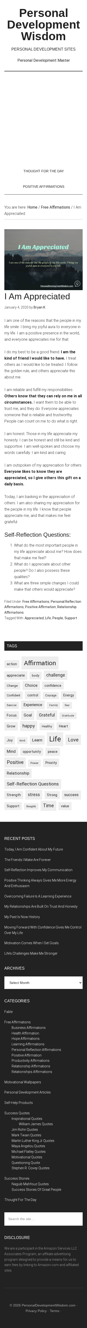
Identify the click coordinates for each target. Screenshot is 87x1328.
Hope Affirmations (26, 1039)
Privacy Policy (36, 1311)
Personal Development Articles (27, 1092)
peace (53, 751)
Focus (12, 715)
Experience (32, 704)
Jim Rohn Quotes (25, 1130)
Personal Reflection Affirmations (36, 1050)
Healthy (47, 726)
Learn (37, 740)
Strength (14, 795)
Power (34, 763)
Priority (51, 763)
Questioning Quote (26, 1163)
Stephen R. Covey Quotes (31, 1168)
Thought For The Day (20, 1200)
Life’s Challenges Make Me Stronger (31, 953)
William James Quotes (36, 1124)
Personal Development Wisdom (43, 25)
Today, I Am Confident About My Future (33, 849)
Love (73, 740)
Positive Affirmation (40, 607)
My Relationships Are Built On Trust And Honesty (41, 906)
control (32, 695)
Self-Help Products (18, 1103)
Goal (28, 715)
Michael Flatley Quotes (29, 1152)
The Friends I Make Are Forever (27, 860)
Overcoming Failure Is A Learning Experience (37, 896)
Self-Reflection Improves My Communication (38, 870)
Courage (50, 695)
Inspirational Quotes (27, 1119)
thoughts (31, 806)
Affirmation (40, 663)
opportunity (32, 752)
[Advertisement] (43, 117)
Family (53, 705)
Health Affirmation (25, 1033)
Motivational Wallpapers (22, 1082)
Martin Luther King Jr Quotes (33, 1141)
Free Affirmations (35, 602)
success (71, 794)
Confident (13, 695)
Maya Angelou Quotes (28, 1146)
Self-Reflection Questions (33, 784)
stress (34, 794)
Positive (15, 762)
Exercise (11, 705)
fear (67, 705)
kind (22, 740)
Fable (8, 1012)
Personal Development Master (43, 60)
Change (12, 685)
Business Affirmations (29, 1028)
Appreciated (34, 618)
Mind (11, 751)
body (35, 675)
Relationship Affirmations (31, 1066)
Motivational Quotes (27, 1157)
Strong (52, 795)
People (57, 618)
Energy (68, 695)
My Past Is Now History (22, 917)
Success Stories (16, 1178)
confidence (52, 685)
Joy (10, 740)
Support (71, 618)
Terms (54, 1311)
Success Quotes (17, 1113)
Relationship (18, 773)
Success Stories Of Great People (36, 1190)
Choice (31, 685)
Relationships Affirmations (32, 1072)
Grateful (47, 715)
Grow (11, 726)
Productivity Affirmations (31, 1061)
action (12, 664)
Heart (63, 726)
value (65, 806)
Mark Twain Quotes (26, 1135)
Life (48, 618)
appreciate (16, 675)
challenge (55, 675)
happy (28, 726)
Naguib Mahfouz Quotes (30, 1184)
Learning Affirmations (28, 1044)
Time (48, 805)
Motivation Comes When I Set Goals (31, 943)
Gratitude (68, 715)
